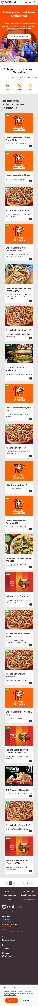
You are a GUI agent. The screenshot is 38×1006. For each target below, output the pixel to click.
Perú (22, 912)
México (17, 912)
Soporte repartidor (9, 895)
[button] (19, 36)
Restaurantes (9, 891)
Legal (10, 899)
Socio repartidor (28, 891)
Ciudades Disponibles (28, 895)
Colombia (4, 912)
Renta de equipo (28, 899)
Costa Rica (11, 912)
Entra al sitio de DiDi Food (19, 36)
